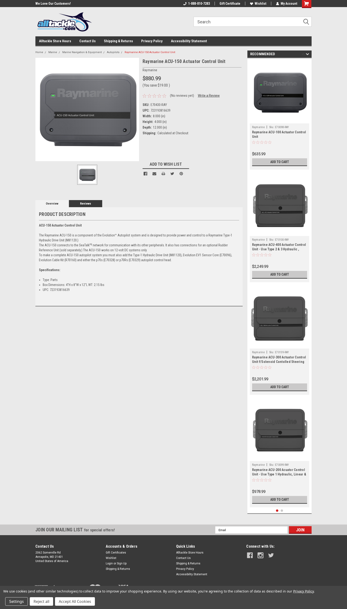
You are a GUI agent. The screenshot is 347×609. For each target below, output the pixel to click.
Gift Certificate (230, 3)
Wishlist (260, 3)
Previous (303, 55)
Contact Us (87, 41)
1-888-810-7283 (199, 3)
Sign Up (122, 563)
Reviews (85, 203)
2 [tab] (282, 510)
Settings (16, 601)
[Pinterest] (181, 174)
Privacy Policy (152, 41)
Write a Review (209, 95)
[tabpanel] (279, 115)
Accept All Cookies (75, 601)
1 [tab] (277, 510)
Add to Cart (279, 162)
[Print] (163, 174)
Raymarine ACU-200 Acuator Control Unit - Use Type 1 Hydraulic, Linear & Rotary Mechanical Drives (279, 474)
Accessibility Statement (189, 41)
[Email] (154, 174)
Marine (52, 52)
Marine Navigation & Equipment (82, 52)
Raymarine (258, 127)
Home (39, 52)
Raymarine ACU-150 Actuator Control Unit (150, 52)
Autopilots (113, 52)
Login (109, 563)
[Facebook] (145, 174)
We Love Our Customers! (37, 3)
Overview (52, 203)
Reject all (41, 601)
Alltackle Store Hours (55, 41)
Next (307, 55)
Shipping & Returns (118, 41)
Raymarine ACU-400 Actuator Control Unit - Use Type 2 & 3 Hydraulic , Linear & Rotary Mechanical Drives (279, 249)
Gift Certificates (116, 552)
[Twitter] (172, 174)
